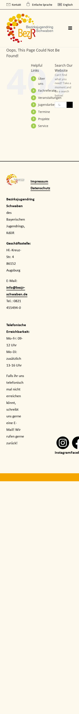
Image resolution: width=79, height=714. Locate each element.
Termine (44, 112)
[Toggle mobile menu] (70, 28)
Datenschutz (40, 187)
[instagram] (62, 439)
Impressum (39, 181)
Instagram (63, 452)
